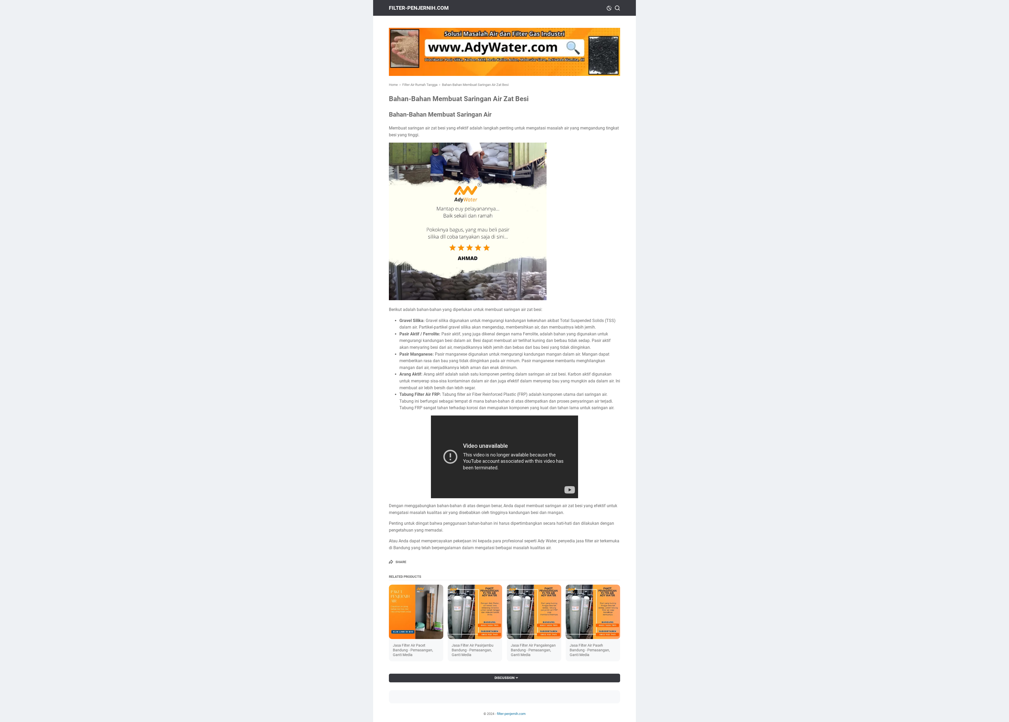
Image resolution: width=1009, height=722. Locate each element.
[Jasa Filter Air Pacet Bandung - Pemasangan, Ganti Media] (416, 612)
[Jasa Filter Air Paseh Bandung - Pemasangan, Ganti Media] (593, 612)
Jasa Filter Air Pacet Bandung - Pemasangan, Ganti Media (413, 650)
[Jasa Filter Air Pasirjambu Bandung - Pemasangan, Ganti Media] (475, 612)
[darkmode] (609, 7)
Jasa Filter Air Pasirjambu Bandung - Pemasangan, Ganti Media (472, 650)
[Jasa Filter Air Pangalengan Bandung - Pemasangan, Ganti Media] (534, 612)
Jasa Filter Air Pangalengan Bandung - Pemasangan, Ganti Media (533, 650)
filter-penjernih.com (419, 8)
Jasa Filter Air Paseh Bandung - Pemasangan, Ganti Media (590, 650)
